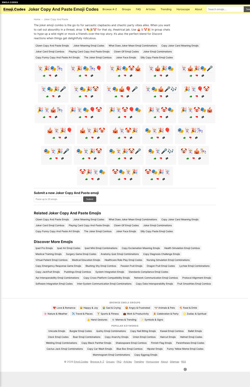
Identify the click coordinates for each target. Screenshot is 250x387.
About (198, 9)
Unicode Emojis (56, 331)
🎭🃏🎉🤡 (89, 151)
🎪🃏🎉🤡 (92, 130)
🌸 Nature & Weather (55, 313)
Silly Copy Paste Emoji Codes (156, 57)
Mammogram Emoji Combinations (111, 354)
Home (37, 19)
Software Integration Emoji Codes (54, 283)
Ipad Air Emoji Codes (68, 248)
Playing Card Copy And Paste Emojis (89, 51)
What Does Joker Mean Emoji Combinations (133, 45)
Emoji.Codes (81, 361)
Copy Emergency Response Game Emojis (58, 265)
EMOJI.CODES (10, 2)
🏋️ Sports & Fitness (108, 313)
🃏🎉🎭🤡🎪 (125, 68)
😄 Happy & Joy (89, 307)
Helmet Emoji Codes (191, 336)
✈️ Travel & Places (82, 313)
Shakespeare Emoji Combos (131, 342)
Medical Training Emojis (49, 254)
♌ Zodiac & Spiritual (194, 313)
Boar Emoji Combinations (86, 336)
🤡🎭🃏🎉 (125, 172)
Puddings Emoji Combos (77, 271)
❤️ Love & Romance (64, 307)
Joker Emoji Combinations (157, 51)
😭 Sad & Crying (111, 307)
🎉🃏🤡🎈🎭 (125, 110)
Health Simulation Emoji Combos (182, 248)
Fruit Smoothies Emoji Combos (194, 283)
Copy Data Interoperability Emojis (154, 283)
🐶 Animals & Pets (165, 307)
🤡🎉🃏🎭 (92, 172)
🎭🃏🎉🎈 (158, 130)
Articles (150, 9)
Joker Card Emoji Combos (50, 51)
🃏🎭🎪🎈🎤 (122, 89)
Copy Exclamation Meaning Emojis (141, 248)
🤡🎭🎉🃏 (158, 172)
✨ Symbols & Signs (152, 319)
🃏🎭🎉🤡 (86, 89)
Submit (89, 199)
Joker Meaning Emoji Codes (88, 45)
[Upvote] (44, 75)
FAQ (138, 9)
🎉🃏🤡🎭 (161, 110)
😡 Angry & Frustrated (137, 307)
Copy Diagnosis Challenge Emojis (161, 254)
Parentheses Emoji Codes (190, 342)
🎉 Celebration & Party (166, 313)
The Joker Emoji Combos (98, 57)
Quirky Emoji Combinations (111, 331)
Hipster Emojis (155, 348)
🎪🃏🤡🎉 (125, 130)
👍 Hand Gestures (97, 319)
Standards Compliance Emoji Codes (148, 271)
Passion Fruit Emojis (131, 265)
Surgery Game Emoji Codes (81, 254)
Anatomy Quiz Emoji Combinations (120, 254)
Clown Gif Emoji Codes (126, 51)
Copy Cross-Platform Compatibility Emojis (107, 277)
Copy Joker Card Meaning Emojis (179, 45)
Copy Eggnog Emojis (145, 354)
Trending (166, 9)
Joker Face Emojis (126, 57)
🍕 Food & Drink (188, 307)
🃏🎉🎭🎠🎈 (86, 68)
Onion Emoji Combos (144, 336)
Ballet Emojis (195, 331)
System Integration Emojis (109, 271)
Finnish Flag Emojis (161, 342)
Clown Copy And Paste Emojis (52, 45)
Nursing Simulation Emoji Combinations (168, 259)
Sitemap (174, 361)
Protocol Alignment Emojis (196, 277)
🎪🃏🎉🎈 (60, 130)
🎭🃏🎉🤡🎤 (125, 151)
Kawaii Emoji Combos (172, 331)
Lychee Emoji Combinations (194, 265)
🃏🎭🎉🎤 (53, 89)
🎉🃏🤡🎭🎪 (197, 110)
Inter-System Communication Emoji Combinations (104, 283)
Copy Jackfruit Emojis (48, 271)
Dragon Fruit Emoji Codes (161, 265)
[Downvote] (50, 75)
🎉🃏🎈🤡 (197, 89)
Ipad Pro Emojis (44, 248)
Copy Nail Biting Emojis (143, 331)
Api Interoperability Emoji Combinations (57, 277)
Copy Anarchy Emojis (116, 336)
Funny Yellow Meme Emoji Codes (185, 348)
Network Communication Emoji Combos (156, 277)
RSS (183, 361)
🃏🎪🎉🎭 (161, 68)
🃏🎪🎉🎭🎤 (197, 68)
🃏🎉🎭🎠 (50, 68)
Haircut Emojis (168, 336)
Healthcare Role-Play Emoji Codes (123, 259)
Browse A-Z (110, 9)
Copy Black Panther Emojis (96, 342)
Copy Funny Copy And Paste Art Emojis (58, 57)
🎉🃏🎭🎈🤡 (86, 110)
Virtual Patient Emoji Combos (52, 259)
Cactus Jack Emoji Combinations (65, 348)
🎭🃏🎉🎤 (56, 151)
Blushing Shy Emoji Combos (101, 265)
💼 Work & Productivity (136, 313)
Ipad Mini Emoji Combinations (101, 248)
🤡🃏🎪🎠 (193, 151)
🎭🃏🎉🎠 (190, 130)
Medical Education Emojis (86, 259)
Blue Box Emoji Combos (129, 348)
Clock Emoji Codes (58, 336)
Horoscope (183, 9)
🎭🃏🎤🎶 (161, 151)
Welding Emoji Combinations (61, 342)
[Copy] (56, 75)
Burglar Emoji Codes (81, 331)
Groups (126, 9)
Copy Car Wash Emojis (99, 348)
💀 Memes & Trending (124, 319)
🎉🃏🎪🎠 (50, 110)
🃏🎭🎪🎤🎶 (161, 89)
